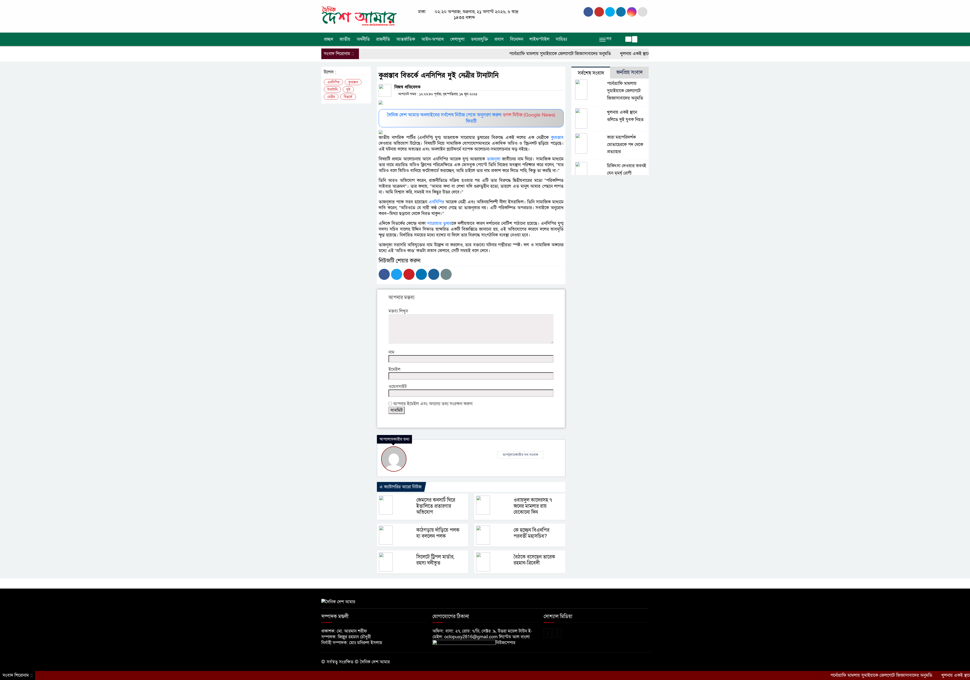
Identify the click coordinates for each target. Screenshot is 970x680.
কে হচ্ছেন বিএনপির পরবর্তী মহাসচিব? (531, 533)
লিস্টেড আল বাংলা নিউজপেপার (513, 640)
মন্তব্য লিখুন (398, 311)
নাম (391, 352)
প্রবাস (499, 39)
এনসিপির (436, 202)
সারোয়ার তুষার (439, 223)
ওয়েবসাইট (398, 387)
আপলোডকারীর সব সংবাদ (520, 454)
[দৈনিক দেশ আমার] (360, 16)
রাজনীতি (383, 39)
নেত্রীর (331, 96)
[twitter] (599, 12)
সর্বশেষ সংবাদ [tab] (591, 73)
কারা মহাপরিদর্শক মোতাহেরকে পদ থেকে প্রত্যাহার (625, 144)
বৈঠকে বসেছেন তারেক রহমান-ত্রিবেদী (534, 560)
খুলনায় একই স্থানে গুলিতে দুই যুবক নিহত (628, 54)
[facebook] (588, 12)
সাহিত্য (561, 39)
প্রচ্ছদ (328, 39)
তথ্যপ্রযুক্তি (479, 39)
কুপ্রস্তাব (556, 137)
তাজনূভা (492, 159)
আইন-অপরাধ (432, 39)
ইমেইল (394, 369)
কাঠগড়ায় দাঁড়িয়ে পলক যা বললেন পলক (437, 533)
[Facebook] (384, 274)
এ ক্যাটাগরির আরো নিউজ (400, 487)
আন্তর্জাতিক (405, 39)
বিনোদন (516, 39)
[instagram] (610, 12)
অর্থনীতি (363, 39)
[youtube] (632, 12)
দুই (348, 89)
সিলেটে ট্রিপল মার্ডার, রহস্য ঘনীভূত (435, 560)
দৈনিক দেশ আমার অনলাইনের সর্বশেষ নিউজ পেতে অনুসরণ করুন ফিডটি (471, 118)
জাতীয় (345, 39)
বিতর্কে (348, 96)
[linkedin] (621, 12)
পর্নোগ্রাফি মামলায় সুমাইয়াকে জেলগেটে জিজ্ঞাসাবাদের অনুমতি (534, 54)
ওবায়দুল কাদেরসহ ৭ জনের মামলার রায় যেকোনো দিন (533, 506)
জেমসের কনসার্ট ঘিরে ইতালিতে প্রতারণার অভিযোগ (435, 506)
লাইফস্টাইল (539, 39)
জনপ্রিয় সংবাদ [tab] (629, 72)
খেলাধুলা (457, 39)
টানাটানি (332, 89)
